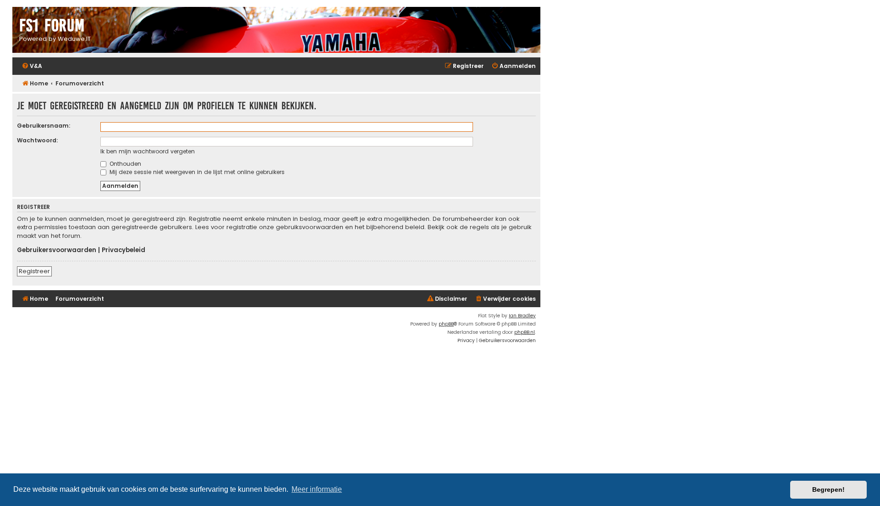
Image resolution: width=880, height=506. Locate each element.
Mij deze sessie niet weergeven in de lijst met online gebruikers (196, 172)
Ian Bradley (522, 315)
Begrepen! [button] (828, 489)
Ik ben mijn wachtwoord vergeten (147, 151)
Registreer (34, 271)
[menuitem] (32, 66)
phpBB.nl (524, 332)
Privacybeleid (123, 250)
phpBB (446, 323)
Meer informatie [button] (317, 489)
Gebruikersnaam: (44, 125)
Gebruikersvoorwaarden (56, 250)
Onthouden (124, 164)
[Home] (276, 31)
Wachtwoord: (37, 140)
